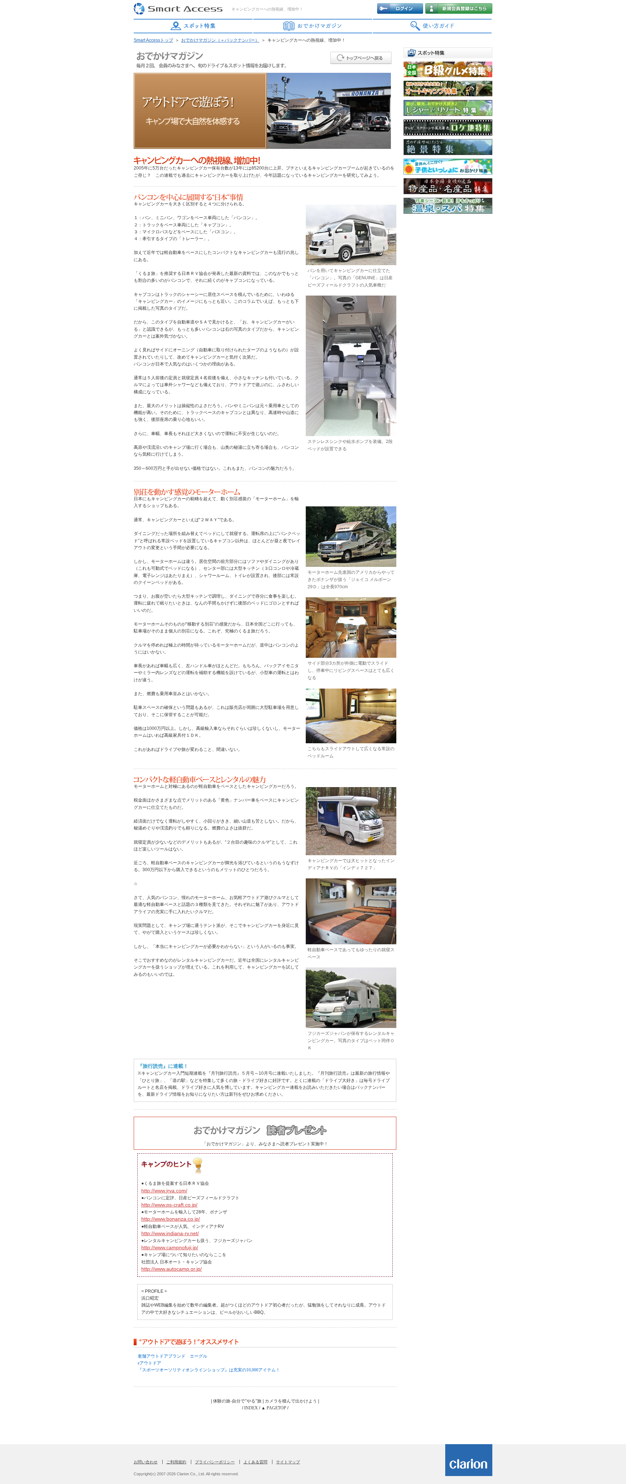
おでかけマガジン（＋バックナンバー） (220, 40)
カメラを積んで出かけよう (291, 1401)
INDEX (251, 1407)
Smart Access (179, 9)
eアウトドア (149, 1363)
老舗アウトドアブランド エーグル (172, 1356)
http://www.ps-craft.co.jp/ (169, 1205)
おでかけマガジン (313, 26)
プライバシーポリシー (215, 1462)
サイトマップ (288, 1462)
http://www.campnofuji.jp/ (169, 1247)
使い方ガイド (432, 26)
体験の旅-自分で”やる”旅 (237, 1401)
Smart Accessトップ (153, 40)
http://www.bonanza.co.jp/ (170, 1219)
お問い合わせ (146, 1462)
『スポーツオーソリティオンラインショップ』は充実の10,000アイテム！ (209, 1369)
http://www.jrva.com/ (164, 1191)
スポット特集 (193, 26)
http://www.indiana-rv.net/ (170, 1233)
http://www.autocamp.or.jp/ (171, 1269)
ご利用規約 (176, 1462)
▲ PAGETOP (273, 1407)
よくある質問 (255, 1462)
